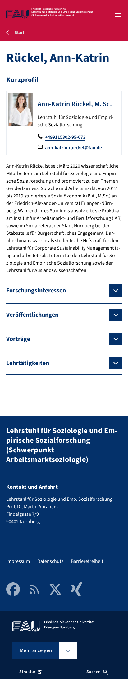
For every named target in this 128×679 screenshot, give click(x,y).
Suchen (93, 672)
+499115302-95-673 (65, 137)
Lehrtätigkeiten (27, 363)
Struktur (27, 672)
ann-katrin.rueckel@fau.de (73, 147)
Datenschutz (50, 561)
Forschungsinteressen (36, 290)
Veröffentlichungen (32, 314)
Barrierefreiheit (87, 561)
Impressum (18, 561)
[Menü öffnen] (118, 15)
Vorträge (18, 339)
